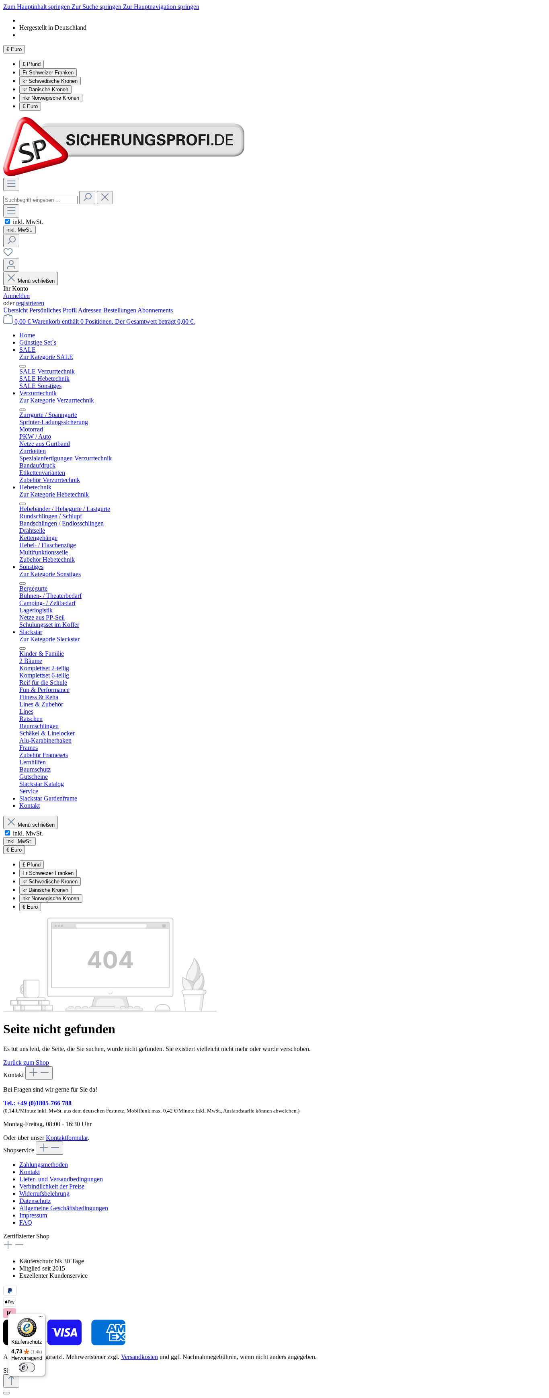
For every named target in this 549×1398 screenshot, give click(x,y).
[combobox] (40, 200)
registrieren (30, 303)
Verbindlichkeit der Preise (51, 1186)
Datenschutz (35, 1200)
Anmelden (16, 295)
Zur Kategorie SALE (46, 356)
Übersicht (16, 310)
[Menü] (11, 184)
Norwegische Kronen (51, 98)
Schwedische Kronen (50, 81)
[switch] (7, 221)
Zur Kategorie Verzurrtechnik (56, 400)
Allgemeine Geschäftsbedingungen (63, 1208)
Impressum (33, 1215)
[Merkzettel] (8, 254)
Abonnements (155, 310)
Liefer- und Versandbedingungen (61, 1179)
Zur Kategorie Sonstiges (50, 574)
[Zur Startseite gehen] (123, 173)
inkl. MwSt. (28, 221)
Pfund (32, 64)
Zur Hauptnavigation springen (161, 6)
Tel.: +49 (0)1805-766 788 (37, 1103)
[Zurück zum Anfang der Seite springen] (11, 1381)
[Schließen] (6, 1393)
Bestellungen (120, 310)
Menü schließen (36, 281)
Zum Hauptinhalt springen (37, 6)
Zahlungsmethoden (43, 1164)
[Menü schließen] (22, 366)
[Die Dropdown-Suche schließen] (105, 197)
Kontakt (29, 1171)
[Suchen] (87, 197)
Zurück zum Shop (26, 1062)
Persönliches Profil (53, 310)
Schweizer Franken (48, 73)
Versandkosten (139, 1356)
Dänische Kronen (45, 89)
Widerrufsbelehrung (44, 1193)
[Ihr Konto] (11, 265)
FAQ (25, 1222)
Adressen (90, 310)
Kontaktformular (67, 1137)
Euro (30, 106)
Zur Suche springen (97, 6)
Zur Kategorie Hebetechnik (54, 494)
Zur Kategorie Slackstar (49, 639)
